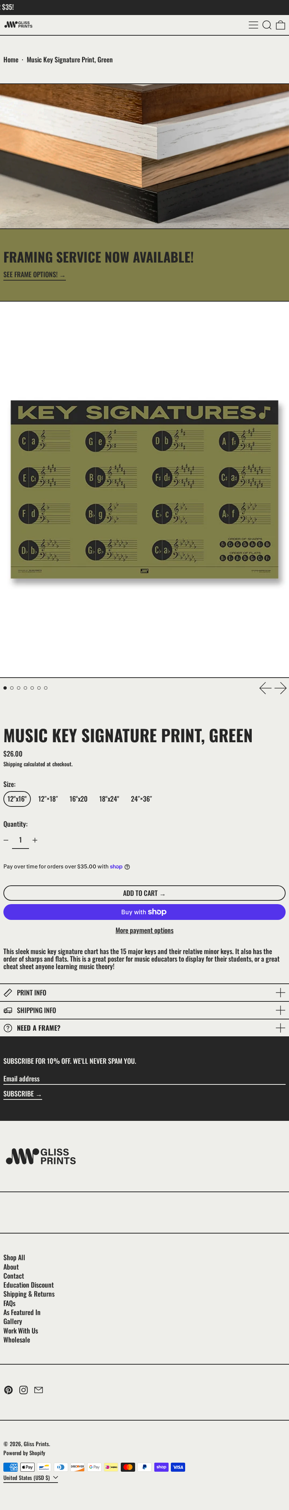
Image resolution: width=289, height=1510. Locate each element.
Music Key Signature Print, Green (70, 59)
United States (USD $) (27, 1477)
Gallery (12, 1321)
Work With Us (20, 1330)
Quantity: (15, 824)
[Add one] (35, 840)
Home (10, 59)
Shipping (12, 764)
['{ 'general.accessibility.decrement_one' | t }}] (6, 840)
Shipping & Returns (29, 1294)
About (11, 1266)
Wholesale (16, 1339)
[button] (267, 25)
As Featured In (22, 1312)
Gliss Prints (36, 1444)
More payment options (144, 930)
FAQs (9, 1303)
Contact (13, 1275)
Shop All (14, 1257)
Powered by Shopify (24, 1453)
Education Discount (28, 1285)
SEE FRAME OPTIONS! (30, 275)
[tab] (5, 688)
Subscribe (18, 1093)
